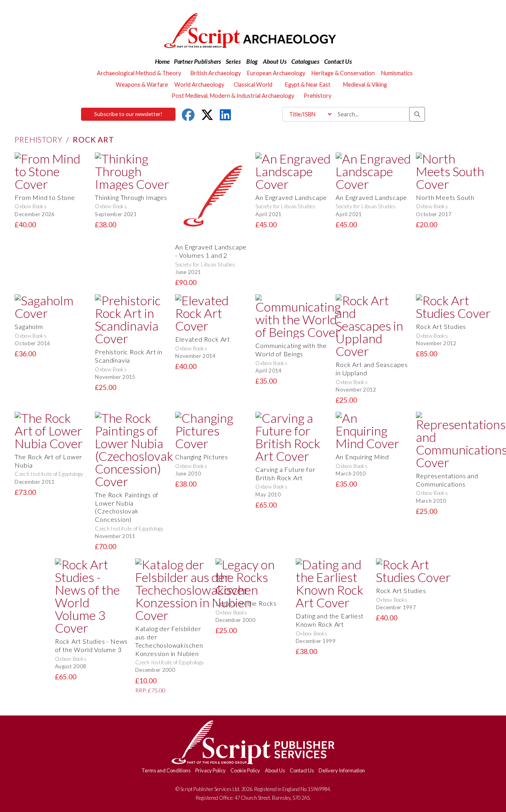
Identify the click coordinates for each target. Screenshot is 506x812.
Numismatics (397, 73)
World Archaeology (199, 84)
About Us (275, 770)
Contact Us (302, 770)
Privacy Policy (210, 770)
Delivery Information (342, 770)
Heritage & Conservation (343, 73)
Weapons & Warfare (142, 84)
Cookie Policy (245, 770)
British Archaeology (216, 73)
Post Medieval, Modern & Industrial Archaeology (233, 95)
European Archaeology (276, 73)
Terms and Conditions (166, 770)
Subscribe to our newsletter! (128, 114)
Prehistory (38, 139)
